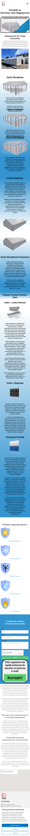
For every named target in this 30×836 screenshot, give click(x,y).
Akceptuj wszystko (15, 825)
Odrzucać (15, 833)
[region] (15, 821)
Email (2, 635)
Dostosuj (15, 829)
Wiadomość (4, 640)
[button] (27, 3)
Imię (2, 629)
